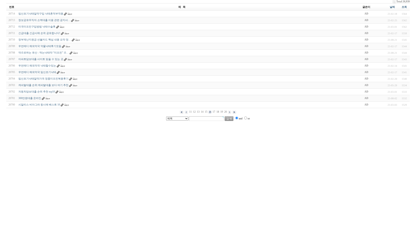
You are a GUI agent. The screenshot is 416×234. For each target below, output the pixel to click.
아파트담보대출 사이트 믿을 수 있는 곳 (40, 59)
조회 (404, 6)
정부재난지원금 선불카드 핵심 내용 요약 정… (44, 39)
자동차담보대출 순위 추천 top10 (36, 91)
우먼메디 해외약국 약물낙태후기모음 (39, 46)
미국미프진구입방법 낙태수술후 (36, 26)
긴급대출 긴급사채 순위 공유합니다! (39, 33)
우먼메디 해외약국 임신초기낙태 (37, 72)
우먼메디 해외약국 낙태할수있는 (37, 65)
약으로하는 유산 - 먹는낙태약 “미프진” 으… (43, 52)
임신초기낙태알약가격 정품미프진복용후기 (43, 78)
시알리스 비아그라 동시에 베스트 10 (39, 104)
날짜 (392, 6)
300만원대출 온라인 (29, 98)
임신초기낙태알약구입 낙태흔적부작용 (40, 13)
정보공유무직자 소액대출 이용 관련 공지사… (44, 20)
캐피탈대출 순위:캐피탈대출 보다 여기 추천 (43, 85)
